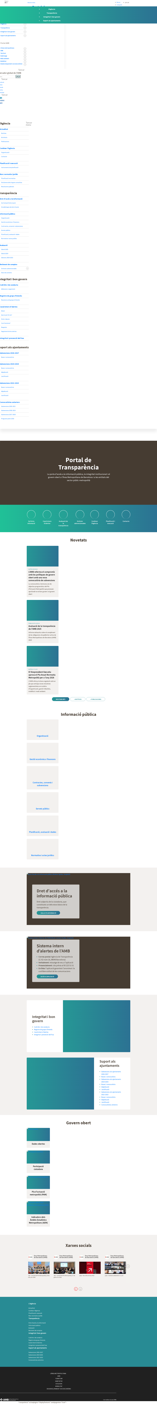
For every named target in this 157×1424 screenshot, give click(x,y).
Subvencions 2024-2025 (36, 1355)
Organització (42, 736)
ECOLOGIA (59, 1384)
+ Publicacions (95, 699)
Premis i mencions (108, 1413)
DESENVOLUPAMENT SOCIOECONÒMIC (59, 1389)
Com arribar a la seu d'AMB (109, 1400)
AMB (1, 50)
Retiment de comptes (35, 1330)
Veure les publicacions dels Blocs (80, 1289)
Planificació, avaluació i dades (42, 832)
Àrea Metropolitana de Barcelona (9, 1399)
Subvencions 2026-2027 (36, 1352)
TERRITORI (59, 1378)
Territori (3, 53)
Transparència (5, 28)
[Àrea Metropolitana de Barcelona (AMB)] (39, 1268)
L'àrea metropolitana (7, 48)
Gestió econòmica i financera (43, 759)
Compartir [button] (119, 5)
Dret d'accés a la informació (37, 1323)
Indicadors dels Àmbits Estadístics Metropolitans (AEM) (38, 1220)
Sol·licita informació (31, 522)
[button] (78, 2)
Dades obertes (38, 1143)
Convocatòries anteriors (109, 1105)
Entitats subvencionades (80, 522)
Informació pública (34, 1325)
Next (127, 1254)
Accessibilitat (107, 1405)
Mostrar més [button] (60, 699)
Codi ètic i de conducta (42, 1027)
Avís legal (106, 1407)
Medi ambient (4, 58)
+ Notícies (77, 699)
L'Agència (3, 24)
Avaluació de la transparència (63, 523)
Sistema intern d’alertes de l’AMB (53, 948)
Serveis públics (42, 808)
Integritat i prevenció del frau (44, 1035)
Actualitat (32, 1308)
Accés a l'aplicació (47, 976)
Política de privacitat (109, 1410)
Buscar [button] (118, 2)
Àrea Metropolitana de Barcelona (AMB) (40, 1256)
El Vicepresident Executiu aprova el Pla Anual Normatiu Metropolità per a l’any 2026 (42, 675)
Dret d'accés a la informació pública (54, 893)
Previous (29, 1255)
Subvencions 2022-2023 (36, 1357)
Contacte (126, 521)
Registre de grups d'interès (43, 1029)
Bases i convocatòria (108, 1077)
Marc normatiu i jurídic (35, 1316)
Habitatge (3, 56)
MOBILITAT (58, 1386)
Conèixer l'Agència (94, 522)
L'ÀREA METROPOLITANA (58, 1373)
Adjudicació (105, 1087)
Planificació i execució (110, 522)
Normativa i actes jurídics (42, 855)
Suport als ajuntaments (8, 35)
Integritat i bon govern (7, 32)
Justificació (105, 1089)
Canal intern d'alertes (47, 522)
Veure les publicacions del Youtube (76, 1289)
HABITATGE (59, 1381)
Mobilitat (3, 61)
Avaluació (31, 1328)
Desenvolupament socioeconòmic (11, 64)
